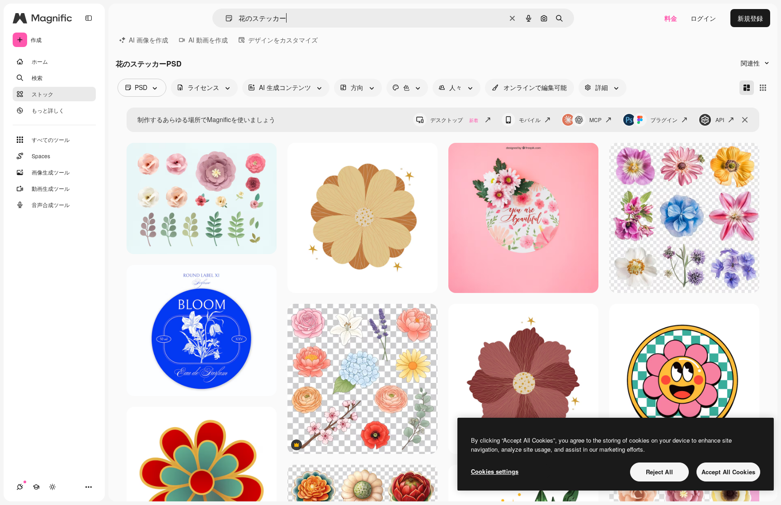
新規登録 (750, 18)
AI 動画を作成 (208, 39)
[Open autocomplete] (225, 18)
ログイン (703, 18)
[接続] (20, 487)
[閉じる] (744, 119)
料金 (670, 18)
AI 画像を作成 (148, 39)
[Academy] (36, 487)
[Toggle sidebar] (88, 18)
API (719, 119)
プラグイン (663, 119)
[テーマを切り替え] (52, 487)
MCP (595, 119)
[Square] (763, 87)
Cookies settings (494, 471)
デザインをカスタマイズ (283, 39)
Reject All (659, 471)
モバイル (530, 119)
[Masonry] (746, 87)
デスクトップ (454, 119)
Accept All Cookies (728, 471)
